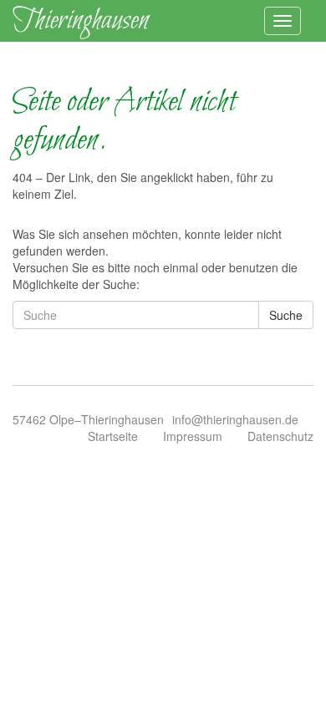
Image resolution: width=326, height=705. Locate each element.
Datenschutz (280, 436)
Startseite (113, 436)
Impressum (192, 436)
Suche (286, 315)
